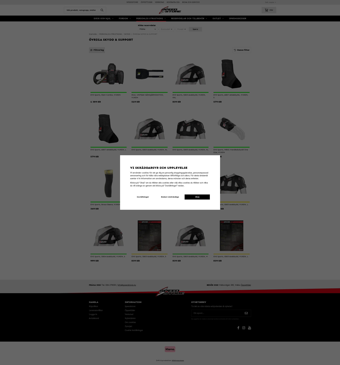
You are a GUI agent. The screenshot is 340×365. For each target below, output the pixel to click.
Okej (197, 197)
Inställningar (143, 197)
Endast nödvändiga (170, 197)
